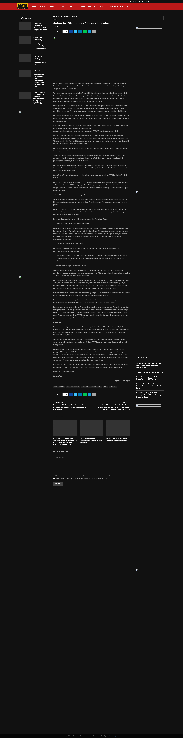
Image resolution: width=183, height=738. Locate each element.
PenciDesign (113, 736)
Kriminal (53, 6)
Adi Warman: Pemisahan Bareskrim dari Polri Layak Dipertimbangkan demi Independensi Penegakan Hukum (40, 43)
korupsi (61, 386)
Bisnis (129, 6)
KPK (68, 386)
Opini (55, 19)
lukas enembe (75, 386)
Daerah (73, 6)
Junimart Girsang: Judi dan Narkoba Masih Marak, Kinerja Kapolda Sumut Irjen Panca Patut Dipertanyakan (114, 407)
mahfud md (85, 386)
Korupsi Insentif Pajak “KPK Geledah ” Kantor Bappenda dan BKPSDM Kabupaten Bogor (149, 365)
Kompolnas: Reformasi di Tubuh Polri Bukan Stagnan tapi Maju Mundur (40, 27)
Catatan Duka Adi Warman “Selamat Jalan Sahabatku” (117, 439)
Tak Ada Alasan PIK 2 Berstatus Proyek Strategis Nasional (91, 440)
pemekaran (113, 386)
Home (34, 6)
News (62, 6)
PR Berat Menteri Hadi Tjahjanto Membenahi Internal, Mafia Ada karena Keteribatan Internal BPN (39, 98)
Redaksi (141, 1)
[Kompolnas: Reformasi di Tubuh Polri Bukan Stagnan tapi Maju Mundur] (25, 26)
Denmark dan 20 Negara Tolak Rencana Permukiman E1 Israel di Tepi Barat (149, 386)
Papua (105, 386)
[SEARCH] (161, 18)
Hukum (42, 6)
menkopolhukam (96, 386)
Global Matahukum (116, 6)
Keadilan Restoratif (96, 6)
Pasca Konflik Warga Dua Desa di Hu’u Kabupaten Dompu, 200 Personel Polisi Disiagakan (69, 407)
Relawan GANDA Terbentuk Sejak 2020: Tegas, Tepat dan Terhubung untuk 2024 (39, 59)
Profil (147, 1)
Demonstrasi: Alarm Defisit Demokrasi (149, 372)
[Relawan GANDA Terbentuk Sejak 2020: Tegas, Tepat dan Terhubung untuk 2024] (25, 58)
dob (55, 386)
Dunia (83, 6)
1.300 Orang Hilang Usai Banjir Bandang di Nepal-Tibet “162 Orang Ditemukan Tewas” (148, 395)
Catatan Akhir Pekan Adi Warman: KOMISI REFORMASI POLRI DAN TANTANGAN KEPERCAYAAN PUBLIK (65, 441)
